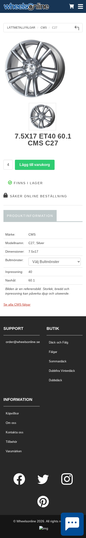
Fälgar (53, 352)
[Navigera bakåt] (76, 28)
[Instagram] (66, 483)
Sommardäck (58, 361)
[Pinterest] (43, 506)
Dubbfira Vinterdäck (62, 370)
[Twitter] (43, 483)
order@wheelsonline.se (21, 342)
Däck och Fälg (58, 342)
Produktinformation (30, 216)
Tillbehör (11, 441)
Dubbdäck (55, 380)
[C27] (43, 69)
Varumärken (14, 451)
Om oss (11, 423)
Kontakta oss (14, 432)
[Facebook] (20, 483)
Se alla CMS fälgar (17, 304)
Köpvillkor (12, 413)
